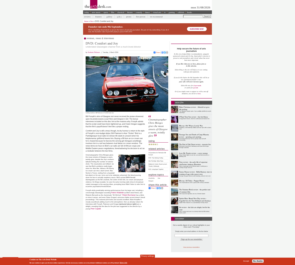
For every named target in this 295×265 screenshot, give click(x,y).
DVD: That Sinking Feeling (155, 158)
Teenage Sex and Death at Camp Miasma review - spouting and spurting (194, 135)
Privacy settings (147, 256)
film (112, 12)
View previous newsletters (191, 247)
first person (140, 16)
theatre (130, 12)
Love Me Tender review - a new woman (193, 153)
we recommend (156, 16)
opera (105, 12)
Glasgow (150, 181)
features (98, 16)
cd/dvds (181, 12)
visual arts (157, 12)
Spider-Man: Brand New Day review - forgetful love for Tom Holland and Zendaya (195, 199)
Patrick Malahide (117, 193)
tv (165, 12)
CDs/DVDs (151, 178)
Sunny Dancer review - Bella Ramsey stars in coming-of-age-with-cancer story (195, 173)
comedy (139, 12)
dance (147, 12)
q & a (119, 16)
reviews (87, 16)
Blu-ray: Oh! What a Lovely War (191, 126)
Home (86, 21)
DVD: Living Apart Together (156, 169)
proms (128, 16)
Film (91, 21)
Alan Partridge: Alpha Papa (155, 161)
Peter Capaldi (96, 209)
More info (123, 263)
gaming (172, 12)
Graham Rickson (94, 52)
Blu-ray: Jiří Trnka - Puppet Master (191, 181)
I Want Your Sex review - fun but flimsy (193, 117)
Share (158, 52)
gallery (109, 16)
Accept (246, 261)
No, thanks (258, 261)
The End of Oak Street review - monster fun (195, 144)
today (86, 12)
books (189, 12)
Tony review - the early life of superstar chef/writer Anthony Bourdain (193, 163)
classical (120, 12)
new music (96, 12)
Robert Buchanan (129, 195)
